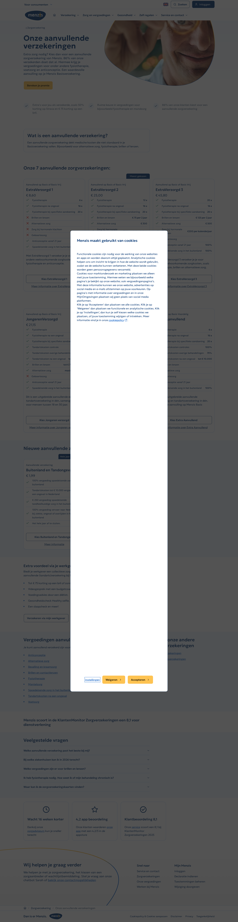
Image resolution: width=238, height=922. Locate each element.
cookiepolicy (118, 320)
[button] (92, 680)
